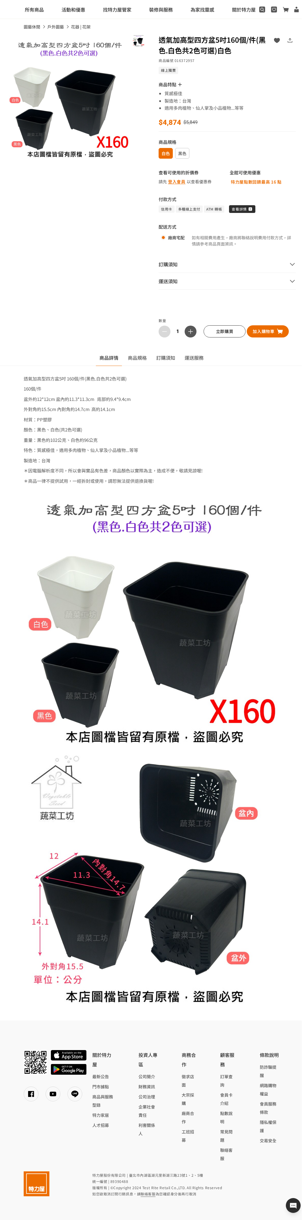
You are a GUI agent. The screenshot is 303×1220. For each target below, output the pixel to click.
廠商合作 (188, 1117)
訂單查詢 (226, 1081)
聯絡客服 (226, 1154)
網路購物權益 (268, 1089)
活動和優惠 (73, 9)
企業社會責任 (146, 1111)
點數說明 (226, 1117)
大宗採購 (188, 1099)
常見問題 (226, 1136)
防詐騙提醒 (268, 1071)
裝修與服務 (161, 9)
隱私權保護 (268, 1126)
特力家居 (100, 1115)
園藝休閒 (32, 27)
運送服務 (194, 357)
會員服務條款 (268, 1108)
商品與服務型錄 (102, 1101)
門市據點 (100, 1087)
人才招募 (100, 1125)
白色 (166, 153)
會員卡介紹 (226, 1099)
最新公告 (100, 1076)
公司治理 (146, 1097)
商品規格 (137, 357)
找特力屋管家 (117, 9)
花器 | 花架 (81, 27)
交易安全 (268, 1140)
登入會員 (177, 181)
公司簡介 (146, 1076)
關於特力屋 (244, 9)
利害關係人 (146, 1129)
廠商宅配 (176, 238)
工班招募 (188, 1136)
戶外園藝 (55, 27)
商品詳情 (108, 357)
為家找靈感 (202, 9)
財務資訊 (146, 1087)
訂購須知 (165, 357)
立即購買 (224, 331)
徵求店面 (188, 1081)
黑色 (182, 153)
